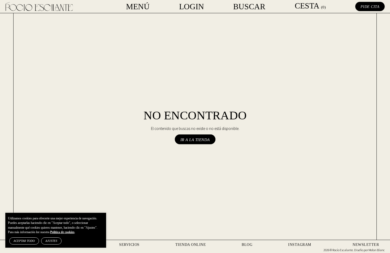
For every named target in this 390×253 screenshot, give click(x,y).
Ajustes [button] (51, 240)
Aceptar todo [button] (24, 240)
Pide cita (370, 7)
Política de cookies (62, 232)
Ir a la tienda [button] (195, 140)
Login (191, 7)
